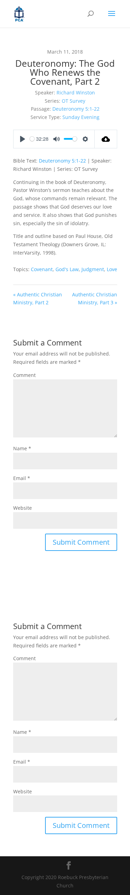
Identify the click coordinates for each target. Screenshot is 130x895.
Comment (24, 375)
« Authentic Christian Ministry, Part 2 (37, 298)
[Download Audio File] (106, 139)
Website (22, 508)
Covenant (42, 269)
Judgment (92, 269)
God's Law (67, 269)
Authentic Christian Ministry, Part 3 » (94, 298)
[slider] (32, 139)
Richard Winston (76, 92)
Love (112, 269)
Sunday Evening (80, 117)
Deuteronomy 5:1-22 (75, 108)
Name (22, 448)
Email (21, 478)
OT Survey (73, 101)
